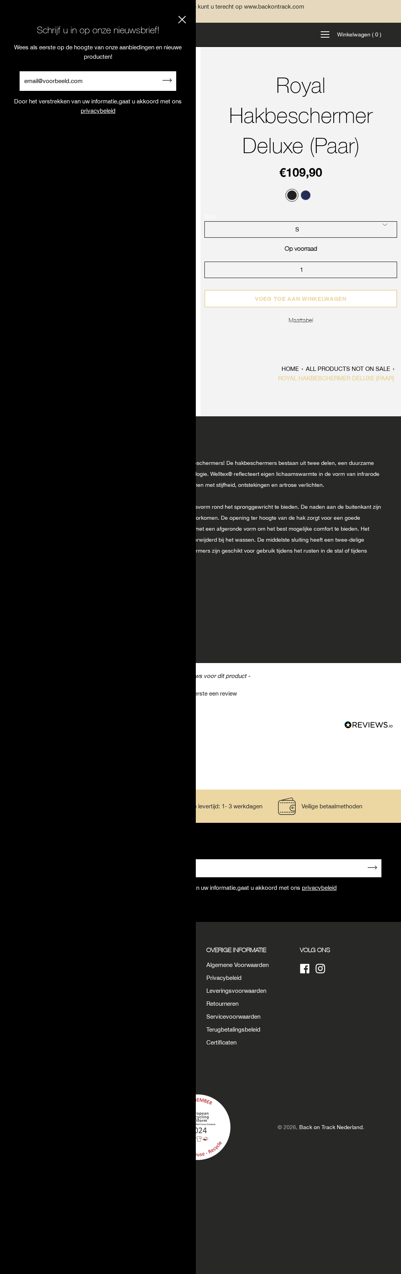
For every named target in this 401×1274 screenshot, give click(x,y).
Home (290, 368)
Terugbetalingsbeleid (233, 1029)
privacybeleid (319, 887)
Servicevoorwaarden (233, 1016)
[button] (200, 692)
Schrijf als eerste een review (200, 693)
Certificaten (221, 1042)
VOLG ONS (315, 949)
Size (209, 216)
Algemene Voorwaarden (237, 964)
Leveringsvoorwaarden (236, 990)
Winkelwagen (359, 34)
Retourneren (222, 1003)
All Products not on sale (348, 368)
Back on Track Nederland (331, 1127)
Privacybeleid (224, 977)
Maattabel (301, 319)
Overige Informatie (236, 949)
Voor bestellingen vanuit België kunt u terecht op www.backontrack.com (200, 6)
